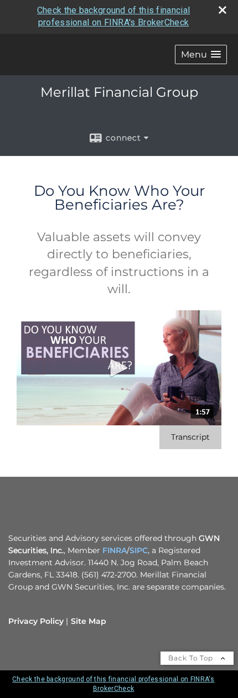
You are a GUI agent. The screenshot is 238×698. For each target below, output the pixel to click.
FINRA (114, 550)
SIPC (139, 550)
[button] (201, 54)
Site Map (88, 621)
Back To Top (191, 658)
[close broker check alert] (222, 10)
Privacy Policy (36, 621)
